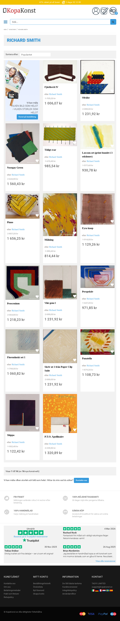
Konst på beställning (27, 117)
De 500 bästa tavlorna (72, 583)
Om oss (7, 587)
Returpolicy (9, 597)
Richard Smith (55, 94)
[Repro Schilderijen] (104, 590)
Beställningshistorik (42, 583)
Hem (5, 29)
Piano (10, 222)
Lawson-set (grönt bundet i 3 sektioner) (97, 154)
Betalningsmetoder (12, 590)
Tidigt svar (50, 149)
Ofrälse (86, 97)
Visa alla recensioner (105, 561)
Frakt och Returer (11, 594)
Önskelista (38, 587)
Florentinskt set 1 (16, 357)
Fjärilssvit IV (51, 87)
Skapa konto (38, 594)
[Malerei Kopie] (96, 590)
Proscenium (13, 303)
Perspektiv (87, 291)
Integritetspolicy (69, 590)
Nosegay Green (15, 167)
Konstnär (12, 29)
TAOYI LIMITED (99, 583)
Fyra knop (87, 228)
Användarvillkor (69, 594)
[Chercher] (113, 22)
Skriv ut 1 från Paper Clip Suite (58, 369)
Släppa (10, 435)
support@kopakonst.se (102, 587)
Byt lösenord (38, 590)
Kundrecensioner (69, 587)
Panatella (87, 358)
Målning (49, 239)
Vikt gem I (50, 303)
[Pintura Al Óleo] (111, 590)
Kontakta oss (81, 480)
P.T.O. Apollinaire (54, 436)
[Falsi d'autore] (93, 590)
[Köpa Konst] (107, 590)
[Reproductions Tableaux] (100, 590)
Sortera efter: (12, 54)
